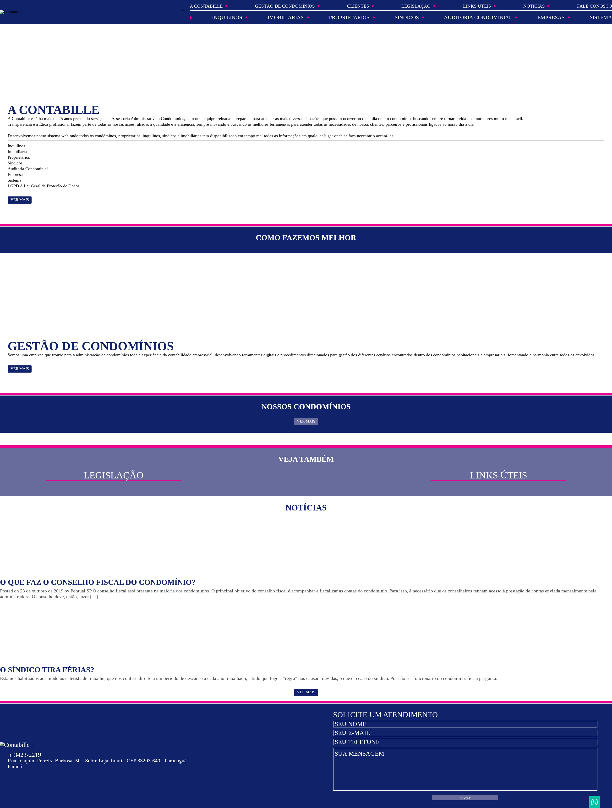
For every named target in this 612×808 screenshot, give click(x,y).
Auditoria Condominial (478, 17)
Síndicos (407, 17)
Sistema (601, 17)
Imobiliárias (286, 17)
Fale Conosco (594, 6)
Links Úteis (477, 6)
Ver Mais (20, 200)
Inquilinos (227, 17)
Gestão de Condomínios (285, 6)
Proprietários (349, 17)
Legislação (416, 6)
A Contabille (206, 6)
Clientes (358, 6)
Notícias (534, 6)
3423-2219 (24, 754)
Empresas (550, 17)
